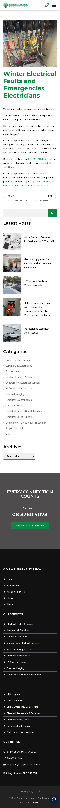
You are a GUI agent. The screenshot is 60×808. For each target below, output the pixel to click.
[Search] (52, 213)
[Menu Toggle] (54, 5)
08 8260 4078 (36, 159)
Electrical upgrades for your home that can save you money (38, 263)
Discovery (35, 802)
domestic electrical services (32, 185)
